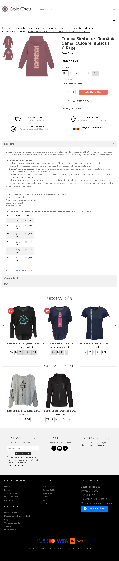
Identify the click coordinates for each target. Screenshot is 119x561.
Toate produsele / (69, 28)
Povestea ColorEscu (12, 513)
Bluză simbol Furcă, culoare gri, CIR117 (23, 411)
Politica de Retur (11, 497)
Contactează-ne (96, 508)
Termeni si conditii (50, 487)
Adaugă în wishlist (72, 108)
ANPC (45, 497)
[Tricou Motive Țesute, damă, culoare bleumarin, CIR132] (95, 323)
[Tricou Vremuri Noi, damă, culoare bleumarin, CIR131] (59, 323)
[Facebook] (53, 448)
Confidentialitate (49, 490)
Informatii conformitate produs (19, 270)
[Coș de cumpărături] (114, 21)
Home (7, 487)
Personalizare (10, 530)
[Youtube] (59, 448)
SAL (44, 500)
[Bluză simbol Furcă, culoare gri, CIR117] (23, 390)
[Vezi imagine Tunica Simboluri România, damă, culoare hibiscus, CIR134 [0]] (8, 42)
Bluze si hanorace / (87, 28)
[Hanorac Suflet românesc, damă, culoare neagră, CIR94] (59, 390)
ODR (45, 504)
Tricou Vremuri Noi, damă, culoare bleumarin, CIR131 (60, 343)
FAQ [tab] (6, 284)
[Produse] (4, 22)
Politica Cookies (49, 493)
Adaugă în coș (93, 92)
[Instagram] (65, 448)
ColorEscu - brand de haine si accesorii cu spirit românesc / (30, 28)
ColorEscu (67, 53)
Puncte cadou (10, 500)
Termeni (47, 480)
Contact (7, 526)
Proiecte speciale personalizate (17, 516)
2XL (96, 73)
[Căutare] (114, 9)
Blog (6, 519)
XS (64, 73)
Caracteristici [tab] (11, 278)
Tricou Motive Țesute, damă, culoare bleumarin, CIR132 (96, 343)
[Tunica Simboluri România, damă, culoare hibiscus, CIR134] (36, 56)
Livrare (7, 490)
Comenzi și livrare (15, 480)
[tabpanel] (36, 56)
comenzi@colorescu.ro (98, 445)
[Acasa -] (16, 9)
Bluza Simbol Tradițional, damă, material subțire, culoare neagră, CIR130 (23, 343)
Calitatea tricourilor (12, 523)
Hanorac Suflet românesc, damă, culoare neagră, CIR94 (60, 411)
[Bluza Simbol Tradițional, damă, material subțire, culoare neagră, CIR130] (23, 323)
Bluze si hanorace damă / (14, 31)
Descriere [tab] (9, 144)
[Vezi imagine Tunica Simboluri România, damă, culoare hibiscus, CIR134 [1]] (8, 54)
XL (88, 73)
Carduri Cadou (10, 493)
